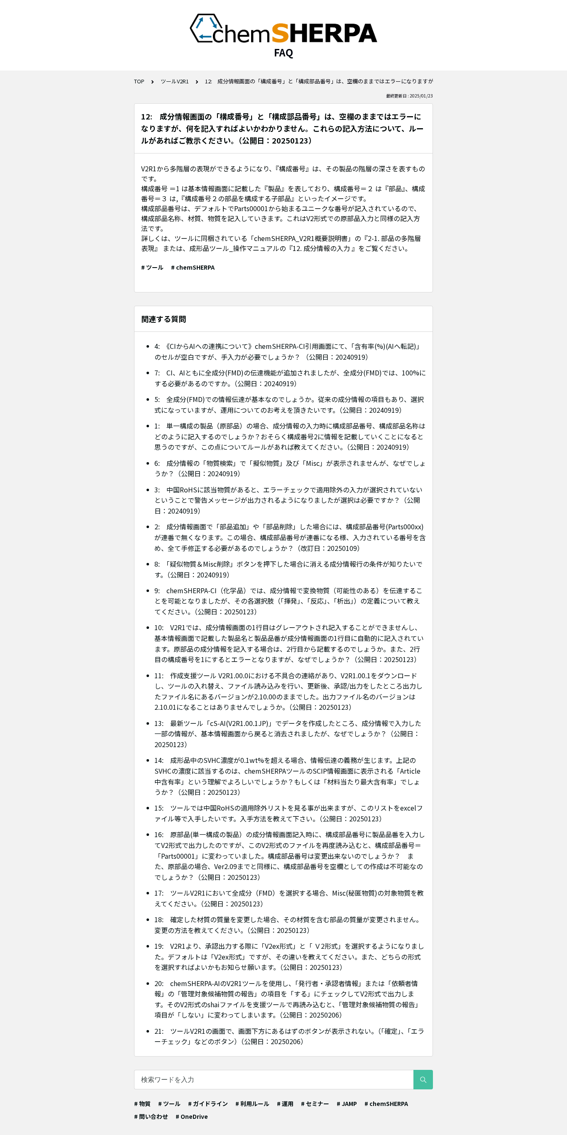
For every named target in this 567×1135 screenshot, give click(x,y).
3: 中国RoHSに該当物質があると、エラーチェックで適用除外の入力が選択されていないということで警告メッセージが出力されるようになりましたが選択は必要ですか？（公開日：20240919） (288, 500)
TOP (139, 81)
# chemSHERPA (193, 267)
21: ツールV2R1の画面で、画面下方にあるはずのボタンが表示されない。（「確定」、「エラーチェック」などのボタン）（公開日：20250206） (289, 1036)
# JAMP (347, 1103)
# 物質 (142, 1103)
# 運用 (285, 1103)
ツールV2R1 (175, 81)
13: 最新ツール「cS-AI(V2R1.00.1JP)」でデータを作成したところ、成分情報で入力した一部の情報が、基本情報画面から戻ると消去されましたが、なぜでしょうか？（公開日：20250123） (287, 733)
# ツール (152, 267)
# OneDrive (192, 1116)
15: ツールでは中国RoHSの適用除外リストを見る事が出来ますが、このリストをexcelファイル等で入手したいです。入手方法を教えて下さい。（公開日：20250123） (288, 813)
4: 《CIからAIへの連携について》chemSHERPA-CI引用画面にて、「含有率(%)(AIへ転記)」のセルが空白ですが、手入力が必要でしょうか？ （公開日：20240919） (288, 351)
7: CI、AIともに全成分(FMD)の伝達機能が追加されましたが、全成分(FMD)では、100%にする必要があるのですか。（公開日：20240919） (290, 378)
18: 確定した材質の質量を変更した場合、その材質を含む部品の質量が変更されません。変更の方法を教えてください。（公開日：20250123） (288, 924)
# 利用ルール (252, 1103)
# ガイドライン (208, 1103)
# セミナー (315, 1103)
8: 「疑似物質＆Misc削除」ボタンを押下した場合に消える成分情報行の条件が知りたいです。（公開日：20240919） (288, 569)
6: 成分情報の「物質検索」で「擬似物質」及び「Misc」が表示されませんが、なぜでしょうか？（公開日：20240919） (290, 468)
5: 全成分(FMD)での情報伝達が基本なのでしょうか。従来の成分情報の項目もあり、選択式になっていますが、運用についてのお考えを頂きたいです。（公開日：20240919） (289, 404)
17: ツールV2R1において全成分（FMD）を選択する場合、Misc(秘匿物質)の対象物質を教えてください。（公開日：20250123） (289, 898)
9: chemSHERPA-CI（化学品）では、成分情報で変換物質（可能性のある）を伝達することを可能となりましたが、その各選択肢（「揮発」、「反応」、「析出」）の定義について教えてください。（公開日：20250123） (288, 600)
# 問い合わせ (151, 1116)
